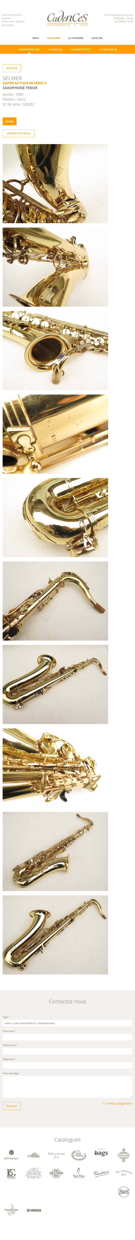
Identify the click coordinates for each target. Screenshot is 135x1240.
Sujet (6, 1017)
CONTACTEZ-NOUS (18, 133)
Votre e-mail (10, 1045)
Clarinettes (78, 49)
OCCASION (53, 38)
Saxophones (26, 49)
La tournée (75, 38)
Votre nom (9, 1031)
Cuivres (53, 49)
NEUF (36, 38)
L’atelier (97, 38)
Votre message (11, 1073)
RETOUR (11, 68)
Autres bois (106, 49)
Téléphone (9, 1059)
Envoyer (11, 1106)
